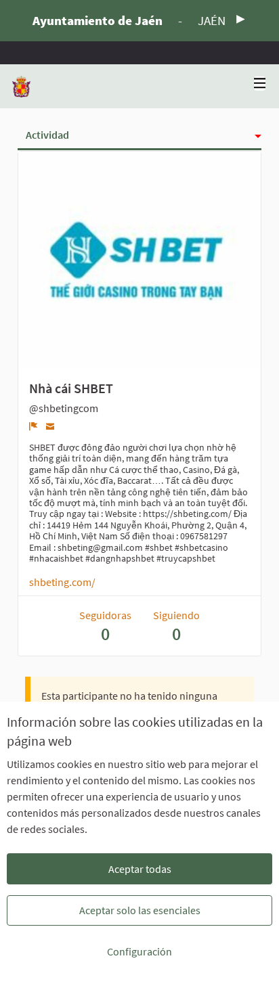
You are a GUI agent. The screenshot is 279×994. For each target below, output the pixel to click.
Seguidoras (105, 626)
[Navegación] (260, 83)
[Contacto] (50, 425)
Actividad (47, 134)
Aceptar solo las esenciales (139, 910)
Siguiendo (176, 626)
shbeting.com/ (62, 582)
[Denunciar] (33, 426)
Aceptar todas (139, 869)
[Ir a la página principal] (21, 86)
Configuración (139, 951)
